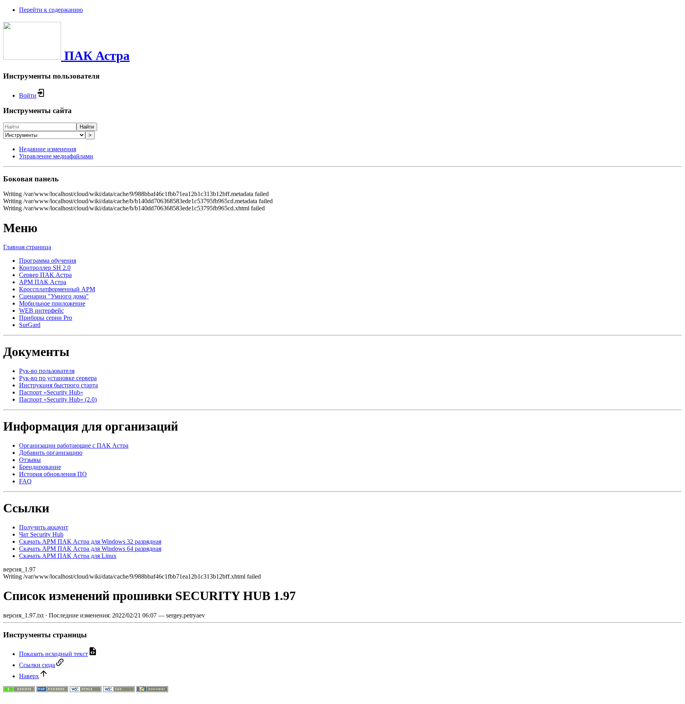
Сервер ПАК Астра (45, 274)
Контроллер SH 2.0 (45, 267)
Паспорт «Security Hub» (51, 392)
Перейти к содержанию (51, 9)
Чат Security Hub (41, 534)
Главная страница (27, 247)
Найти (87, 127)
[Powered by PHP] (52, 690)
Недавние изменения (47, 149)
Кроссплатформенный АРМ (57, 289)
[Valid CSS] (119, 690)
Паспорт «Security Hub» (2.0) (58, 399)
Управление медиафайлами (56, 156)
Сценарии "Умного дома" (54, 296)
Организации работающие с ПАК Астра (73, 445)
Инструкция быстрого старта (58, 385)
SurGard (29, 324)
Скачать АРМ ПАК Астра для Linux (68, 555)
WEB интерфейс (41, 310)
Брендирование (40, 467)
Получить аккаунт (43, 527)
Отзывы (30, 459)
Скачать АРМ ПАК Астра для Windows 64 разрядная (90, 548)
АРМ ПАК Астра (42, 282)
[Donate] (19, 690)
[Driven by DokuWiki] (152, 690)
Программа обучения (47, 260)
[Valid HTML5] (85, 690)
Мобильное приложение (52, 303)
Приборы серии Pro (45, 317)
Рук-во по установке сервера (58, 378)
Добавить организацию (50, 452)
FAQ (25, 481)
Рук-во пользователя (47, 370)
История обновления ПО (53, 474)
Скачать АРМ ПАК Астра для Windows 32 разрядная (90, 541)
